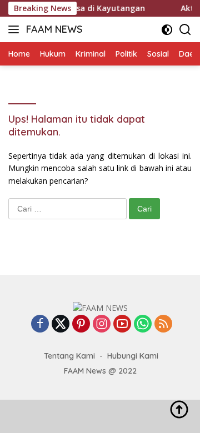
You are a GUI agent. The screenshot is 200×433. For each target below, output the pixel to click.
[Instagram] (102, 324)
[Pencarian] (185, 30)
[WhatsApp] (143, 324)
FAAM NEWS (54, 29)
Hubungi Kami (132, 356)
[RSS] (163, 324)
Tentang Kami (69, 356)
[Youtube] (122, 324)
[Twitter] (60, 324)
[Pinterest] (81, 324)
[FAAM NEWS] (100, 307)
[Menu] (15, 29)
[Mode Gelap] (167, 30)
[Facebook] (40, 324)
